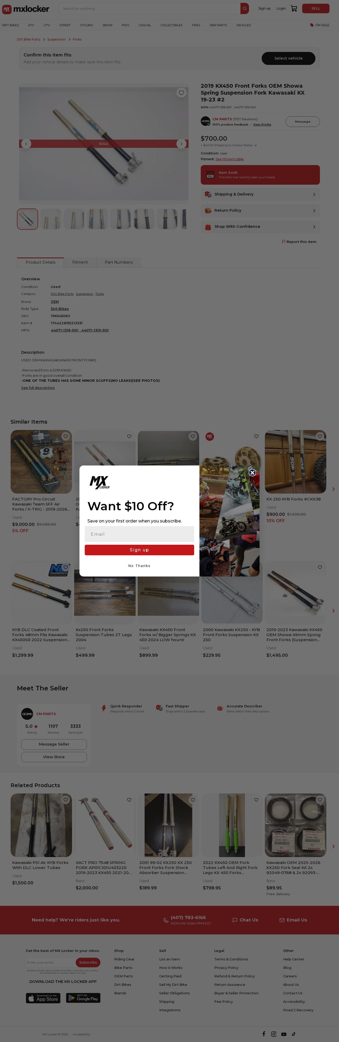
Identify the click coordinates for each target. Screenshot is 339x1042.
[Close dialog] (252, 472)
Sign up (139, 549)
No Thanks (139, 566)
